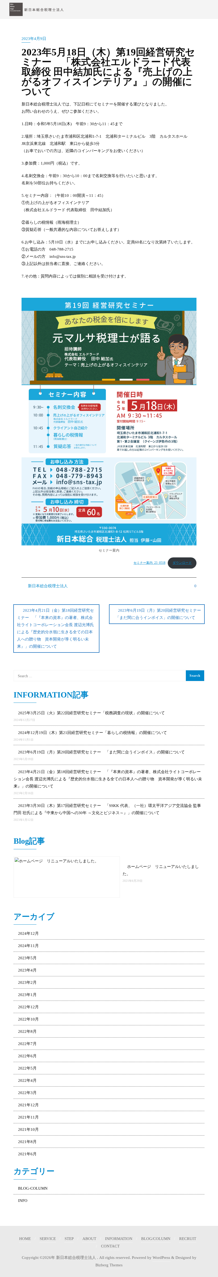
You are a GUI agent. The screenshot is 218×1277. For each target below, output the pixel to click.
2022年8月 (27, 1031)
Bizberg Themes (109, 1265)
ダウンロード (182, 563)
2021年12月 (28, 1105)
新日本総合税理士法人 (47, 586)
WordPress (161, 1257)
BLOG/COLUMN (155, 1239)
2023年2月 (27, 982)
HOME (25, 1239)
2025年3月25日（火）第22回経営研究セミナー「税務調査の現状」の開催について (91, 713)
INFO (22, 1200)
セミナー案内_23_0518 (149, 563)
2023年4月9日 (34, 38)
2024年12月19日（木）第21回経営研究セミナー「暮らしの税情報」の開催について (92, 733)
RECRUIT (187, 1239)
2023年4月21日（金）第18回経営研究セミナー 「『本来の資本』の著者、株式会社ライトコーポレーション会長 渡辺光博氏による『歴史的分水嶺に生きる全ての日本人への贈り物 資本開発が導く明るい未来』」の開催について (55, 628)
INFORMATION (118, 1239)
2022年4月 (27, 1080)
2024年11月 (28, 946)
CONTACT (110, 1246)
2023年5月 (27, 958)
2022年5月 (27, 1068)
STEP (69, 1239)
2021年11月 (28, 1117)
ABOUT (89, 1239)
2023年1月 (27, 995)
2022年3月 (27, 1093)
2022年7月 (27, 1044)
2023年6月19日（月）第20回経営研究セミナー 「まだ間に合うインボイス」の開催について (160, 614)
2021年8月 (27, 1142)
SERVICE (48, 1239)
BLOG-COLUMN (33, 1188)
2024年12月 (28, 933)
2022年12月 (28, 1007)
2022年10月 (28, 1019)
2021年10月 (28, 1129)
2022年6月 (27, 1056)
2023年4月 (27, 970)
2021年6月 (27, 1154)
